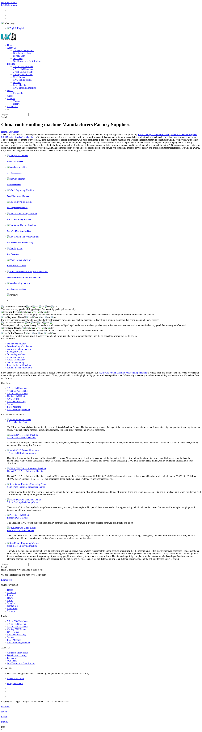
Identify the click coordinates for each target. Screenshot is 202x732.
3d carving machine (16, 354)
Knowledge (18, 93)
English (20, 28)
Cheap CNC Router (15, 161)
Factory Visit (19, 56)
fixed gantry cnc (14, 351)
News (10, 90)
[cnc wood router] (16, 178)
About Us (11, 48)
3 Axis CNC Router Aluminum (21, 453)
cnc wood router (14, 184)
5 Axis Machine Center (18, 422)
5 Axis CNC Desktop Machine (21, 437)
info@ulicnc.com (9, 5)
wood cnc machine (14, 173)
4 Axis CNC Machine (23, 69)
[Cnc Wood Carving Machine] (21, 225)
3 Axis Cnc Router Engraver (184, 134)
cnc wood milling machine (19, 349)
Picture (16, 104)
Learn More (6, 580)
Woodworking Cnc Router (19, 346)
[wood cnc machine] (17, 167)
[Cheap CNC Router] (17, 155)
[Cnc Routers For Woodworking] (23, 236)
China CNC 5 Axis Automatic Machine (25, 471)
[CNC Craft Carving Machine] (22, 213)
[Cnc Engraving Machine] (19, 202)
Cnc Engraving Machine (17, 208)
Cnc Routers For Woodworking (20, 242)
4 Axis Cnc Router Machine (111, 372)
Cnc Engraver (13, 254)
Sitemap (11, 611)
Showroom (14, 132)
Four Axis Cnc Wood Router (20, 530)
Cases (10, 96)
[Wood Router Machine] (19, 260)
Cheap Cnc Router (16, 359)
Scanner (17, 82)
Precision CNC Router (17, 517)
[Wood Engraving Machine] (20, 190)
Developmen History (23, 53)
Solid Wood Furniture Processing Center (26, 487)
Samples (11, 98)
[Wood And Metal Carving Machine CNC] (27, 271)
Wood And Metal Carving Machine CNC (24, 277)
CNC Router (19, 77)
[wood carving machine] (19, 283)
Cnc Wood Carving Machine (19, 231)
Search (4, 117)
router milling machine (136, 372)
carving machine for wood (19, 367)
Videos (16, 101)
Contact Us (12, 106)
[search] (8, 109)
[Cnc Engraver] (14, 248)
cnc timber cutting (15, 362)
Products (11, 64)
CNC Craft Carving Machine (19, 219)
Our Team (17, 58)
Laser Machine (20, 85)
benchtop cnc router (16, 343)
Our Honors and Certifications (27, 61)
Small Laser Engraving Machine (22, 546)
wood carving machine (16, 289)
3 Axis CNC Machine (23, 72)
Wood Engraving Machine (18, 196)
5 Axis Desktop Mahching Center (22, 502)
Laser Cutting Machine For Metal (153, 134)
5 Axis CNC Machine (23, 66)
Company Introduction (23, 50)
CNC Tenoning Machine (24, 88)
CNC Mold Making (22, 80)
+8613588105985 (15, 678)
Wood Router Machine (16, 266)
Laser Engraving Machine (19, 365)
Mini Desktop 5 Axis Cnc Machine (17, 137)
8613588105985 (9, 2)
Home (10, 45)
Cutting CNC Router (23, 74)
